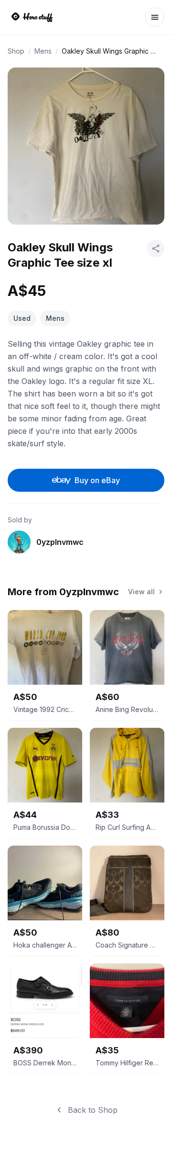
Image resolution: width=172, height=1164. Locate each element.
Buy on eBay (97, 480)
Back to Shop (93, 1110)
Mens (43, 51)
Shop (16, 51)
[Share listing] (155, 248)
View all (141, 592)
